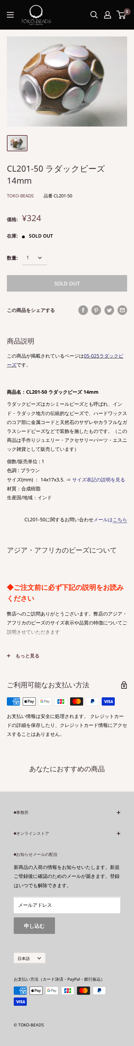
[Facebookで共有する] (83, 310)
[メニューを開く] (10, 15)
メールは (110, 519)
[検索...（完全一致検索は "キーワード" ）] (94, 15)
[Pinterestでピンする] (96, 310)
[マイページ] (107, 15)
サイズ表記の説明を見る (98, 479)
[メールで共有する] (122, 310)
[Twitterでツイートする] (109, 310)
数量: (12, 257)
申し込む (34, 925)
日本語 (24, 958)
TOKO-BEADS (20, 196)
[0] (121, 15)
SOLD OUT (67, 283)
